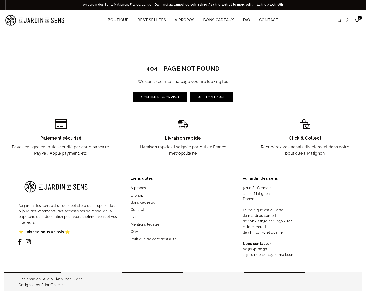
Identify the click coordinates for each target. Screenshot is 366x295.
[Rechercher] (339, 20)
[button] (356, 20)
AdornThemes (53, 285)
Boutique (118, 20)
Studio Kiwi (51, 279)
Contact (268, 20)
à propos (184, 20)
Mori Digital (74, 279)
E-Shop (137, 195)
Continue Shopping (160, 97)
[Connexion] (348, 20)
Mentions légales (145, 224)
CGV (134, 232)
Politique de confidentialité (154, 239)
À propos (138, 188)
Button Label (211, 97)
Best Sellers (151, 20)
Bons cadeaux (218, 20)
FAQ (246, 20)
